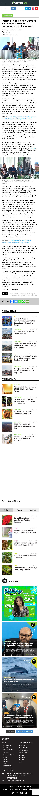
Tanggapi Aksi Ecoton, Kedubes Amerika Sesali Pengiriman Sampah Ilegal (17, 241)
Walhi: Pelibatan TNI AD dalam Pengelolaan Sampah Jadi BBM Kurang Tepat (25, 346)
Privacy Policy (23, 789)
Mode (5, 757)
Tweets (19, 510)
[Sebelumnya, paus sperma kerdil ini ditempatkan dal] (19, 674)
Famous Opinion (8, 755)
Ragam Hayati (24, 753)
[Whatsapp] (20, 301)
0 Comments (8, 32)
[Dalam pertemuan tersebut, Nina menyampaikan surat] (19, 710)
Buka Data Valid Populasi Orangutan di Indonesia (23, 413)
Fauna (23, 757)
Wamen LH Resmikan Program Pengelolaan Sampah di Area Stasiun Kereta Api (25, 358)
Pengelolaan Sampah (16, 295)
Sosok (23, 745)
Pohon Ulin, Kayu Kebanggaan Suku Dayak (25, 556)
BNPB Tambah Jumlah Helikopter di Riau (25, 426)
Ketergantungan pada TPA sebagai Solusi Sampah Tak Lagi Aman (24, 370)
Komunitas (24, 747)
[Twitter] (16, 301)
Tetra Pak (33, 149)
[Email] (27, 301)
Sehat (15, 528)
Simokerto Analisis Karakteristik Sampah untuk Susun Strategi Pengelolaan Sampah (24, 322)
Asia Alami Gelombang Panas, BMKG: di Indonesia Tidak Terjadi (25, 389)
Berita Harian (7, 15)
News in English (8, 749)
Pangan (16, 540)
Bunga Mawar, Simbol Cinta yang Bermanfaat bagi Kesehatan (24, 520)
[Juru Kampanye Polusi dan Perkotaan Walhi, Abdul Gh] (19, 639)
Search (13, 8)
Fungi (22, 760)
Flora (15, 516)
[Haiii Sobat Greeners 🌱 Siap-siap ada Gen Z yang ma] (19, 603)
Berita (4, 742)
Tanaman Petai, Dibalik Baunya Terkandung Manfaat (25, 569)
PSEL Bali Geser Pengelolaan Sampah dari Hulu (24, 332)
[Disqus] (19, 469)
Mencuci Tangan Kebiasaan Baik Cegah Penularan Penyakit (24, 438)
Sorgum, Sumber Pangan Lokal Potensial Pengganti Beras (25, 544)
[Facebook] (12, 301)
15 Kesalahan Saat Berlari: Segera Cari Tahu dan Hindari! (25, 531)
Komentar (32, 510)
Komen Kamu (8, 766)
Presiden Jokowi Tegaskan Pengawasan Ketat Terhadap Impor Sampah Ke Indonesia (19, 118)
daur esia (24, 293)
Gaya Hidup (5, 752)
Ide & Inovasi (24, 750)
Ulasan (6, 761)
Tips (5, 763)
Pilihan (6, 510)
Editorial (6, 747)
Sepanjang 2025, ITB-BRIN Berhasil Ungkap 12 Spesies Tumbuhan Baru (24, 401)
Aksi (15, 316)
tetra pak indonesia (30, 295)
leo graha (31, 293)
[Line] (23, 301)
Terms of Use (13, 789)
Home (5, 789)
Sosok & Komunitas (26, 742)
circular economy (15, 293)
